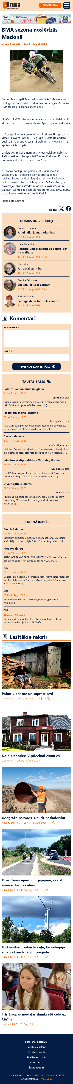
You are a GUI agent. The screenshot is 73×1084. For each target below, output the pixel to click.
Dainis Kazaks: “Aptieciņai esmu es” (31, 755)
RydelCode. (46, 1078)
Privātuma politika (36, 1047)
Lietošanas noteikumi (36, 1041)
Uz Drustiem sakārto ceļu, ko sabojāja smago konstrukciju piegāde (33, 949)
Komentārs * (12, 327)
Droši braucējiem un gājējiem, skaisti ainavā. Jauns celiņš (33, 882)
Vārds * (8, 351)
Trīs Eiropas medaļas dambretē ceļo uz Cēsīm (34, 1016)
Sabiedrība (7, 890)
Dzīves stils (7, 698)
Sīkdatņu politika (37, 1052)
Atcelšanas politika (36, 1057)
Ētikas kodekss (36, 1067)
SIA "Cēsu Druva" (45, 1075)
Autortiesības (36, 1062)
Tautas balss (34, 381)
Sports (16, 43)
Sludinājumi (34, 521)
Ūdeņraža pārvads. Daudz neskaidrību (33, 817)
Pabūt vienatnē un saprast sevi (27, 693)
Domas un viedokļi (36, 221)
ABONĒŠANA (50, 5)
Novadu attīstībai (11, 822)
